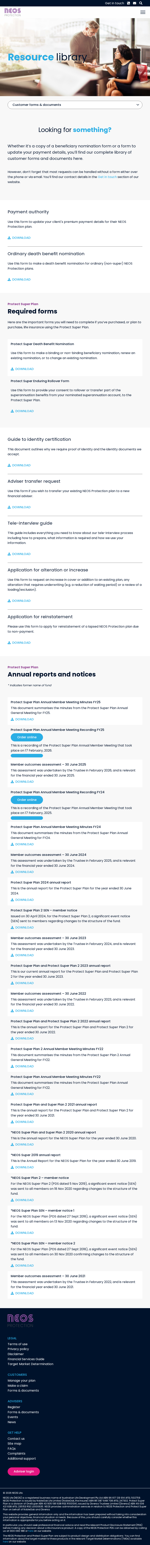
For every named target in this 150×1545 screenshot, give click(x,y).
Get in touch (114, 3)
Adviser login (24, 1471)
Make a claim (18, 1385)
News (12, 1422)
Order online (27, 737)
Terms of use (18, 1344)
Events (13, 1417)
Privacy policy (18, 1349)
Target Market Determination (30, 1364)
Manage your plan (21, 1380)
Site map (14, 1443)
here (30, 1531)
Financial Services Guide (26, 1359)
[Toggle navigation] (142, 12)
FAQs (12, 1448)
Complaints (16, 1453)
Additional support (22, 1458)
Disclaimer (16, 1354)
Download (21, 238)
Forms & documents (23, 1390)
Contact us (16, 1438)
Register (14, 1407)
